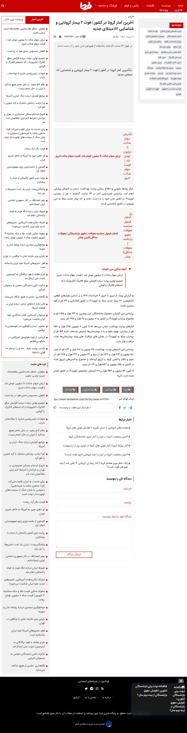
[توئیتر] (85, 688)
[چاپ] (56, 37)
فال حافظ (177, 47)
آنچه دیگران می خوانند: (114, 269)
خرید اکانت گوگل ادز (173, 62)
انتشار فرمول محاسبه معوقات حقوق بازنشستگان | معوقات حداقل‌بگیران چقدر (88, 236)
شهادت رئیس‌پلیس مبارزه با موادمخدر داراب (26, 76)
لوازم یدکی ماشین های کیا (170, 84)
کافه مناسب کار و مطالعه (171, 52)
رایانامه (127, 503)
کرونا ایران (109, 390)
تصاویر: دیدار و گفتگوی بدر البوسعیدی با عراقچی (25, 328)
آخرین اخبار (37, 19)
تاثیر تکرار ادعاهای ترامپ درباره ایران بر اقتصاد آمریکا (25, 306)
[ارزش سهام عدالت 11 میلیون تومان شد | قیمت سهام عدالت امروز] (126, 156)
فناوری (179, 10)
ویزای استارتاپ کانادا (172, 41)
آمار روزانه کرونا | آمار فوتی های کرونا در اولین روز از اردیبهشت (95, 446)
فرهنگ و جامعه (108, 5)
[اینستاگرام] (96, 688)
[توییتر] (125, 408)
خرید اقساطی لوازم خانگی (170, 31)
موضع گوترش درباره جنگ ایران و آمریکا (25, 96)
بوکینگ (150, 68)
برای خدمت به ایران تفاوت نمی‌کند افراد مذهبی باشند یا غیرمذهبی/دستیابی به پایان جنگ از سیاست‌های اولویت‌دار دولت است (24, 135)
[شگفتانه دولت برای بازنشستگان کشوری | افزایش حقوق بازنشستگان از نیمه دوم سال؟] (177, 699)
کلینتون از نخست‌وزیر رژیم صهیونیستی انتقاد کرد (26, 169)
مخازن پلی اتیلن (154, 41)
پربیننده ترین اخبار (13, 19)
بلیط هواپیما (176, 78)
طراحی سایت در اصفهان (171, 89)
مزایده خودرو (150, 73)
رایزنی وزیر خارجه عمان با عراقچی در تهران (24, 256)
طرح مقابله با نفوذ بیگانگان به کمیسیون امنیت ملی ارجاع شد (25, 276)
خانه (180, 5)
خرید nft (162, 57)
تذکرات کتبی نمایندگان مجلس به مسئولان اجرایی (24, 288)
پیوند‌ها (163, 10)
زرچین (178, 68)
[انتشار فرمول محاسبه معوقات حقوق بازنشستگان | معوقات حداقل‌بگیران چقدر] (126, 236)
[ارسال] (61, 37)
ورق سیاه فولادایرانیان (164, 68)
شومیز (178, 94)
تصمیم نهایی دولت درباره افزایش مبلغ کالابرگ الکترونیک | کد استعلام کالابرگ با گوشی (25, 62)
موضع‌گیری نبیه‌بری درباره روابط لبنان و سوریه (26, 247)
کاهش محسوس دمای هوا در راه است (26, 51)
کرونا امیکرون (89, 390)
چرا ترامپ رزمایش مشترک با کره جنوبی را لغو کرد (24, 105)
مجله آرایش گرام (151, 52)
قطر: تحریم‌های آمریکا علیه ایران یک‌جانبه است (25, 265)
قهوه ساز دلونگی (152, 89)
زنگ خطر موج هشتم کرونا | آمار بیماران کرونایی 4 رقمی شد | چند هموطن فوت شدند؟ (93, 465)
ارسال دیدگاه (74, 554)
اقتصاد (150, 5)
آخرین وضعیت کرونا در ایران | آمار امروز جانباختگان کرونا (98, 437)
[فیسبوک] (120, 408)
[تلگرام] (131, 408)
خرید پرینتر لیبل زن (173, 73)
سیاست (166, 5)
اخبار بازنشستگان (174, 36)
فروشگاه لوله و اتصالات (159, 78)
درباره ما (107, 697)
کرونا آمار (69, 390)
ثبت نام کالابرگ (175, 57)
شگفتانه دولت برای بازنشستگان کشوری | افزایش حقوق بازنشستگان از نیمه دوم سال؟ (151, 690)
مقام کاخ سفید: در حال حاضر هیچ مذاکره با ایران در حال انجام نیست (25, 87)
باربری (160, 73)
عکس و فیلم (132, 5)
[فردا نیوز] (86, 6)
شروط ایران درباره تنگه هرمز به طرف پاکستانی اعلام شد (27, 213)
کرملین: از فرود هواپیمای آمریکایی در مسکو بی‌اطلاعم (26, 339)
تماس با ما (91, 697)
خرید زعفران (157, 62)
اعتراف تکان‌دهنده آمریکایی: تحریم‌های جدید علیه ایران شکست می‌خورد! (26, 225)
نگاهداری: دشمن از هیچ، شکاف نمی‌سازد (24, 297)
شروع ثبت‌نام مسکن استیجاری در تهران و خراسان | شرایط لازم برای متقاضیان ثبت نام (24, 118)
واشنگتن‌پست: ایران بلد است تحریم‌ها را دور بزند (25, 191)
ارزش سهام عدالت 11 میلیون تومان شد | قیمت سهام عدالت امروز (88, 156)
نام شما (127, 489)
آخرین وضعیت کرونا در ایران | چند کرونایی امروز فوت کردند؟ (96, 455)
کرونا (126, 390)
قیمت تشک (152, 31)
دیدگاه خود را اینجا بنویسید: (116, 517)
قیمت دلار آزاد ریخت (34, 149)
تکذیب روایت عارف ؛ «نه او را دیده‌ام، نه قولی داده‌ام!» (25, 351)
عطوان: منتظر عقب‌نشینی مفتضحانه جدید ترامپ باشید (24, 31)
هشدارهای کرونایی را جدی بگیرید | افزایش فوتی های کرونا (97, 428)
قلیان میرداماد (164, 47)
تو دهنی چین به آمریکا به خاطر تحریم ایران (26, 158)
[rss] (101, 688)
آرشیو (76, 697)
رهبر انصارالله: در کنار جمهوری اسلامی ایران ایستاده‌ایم (26, 202)
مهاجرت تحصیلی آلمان (155, 36)
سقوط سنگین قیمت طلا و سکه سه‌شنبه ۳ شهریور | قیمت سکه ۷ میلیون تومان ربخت (24, 236)
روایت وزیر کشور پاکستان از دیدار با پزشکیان (27, 180)
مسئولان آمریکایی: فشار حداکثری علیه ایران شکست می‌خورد (26, 317)
